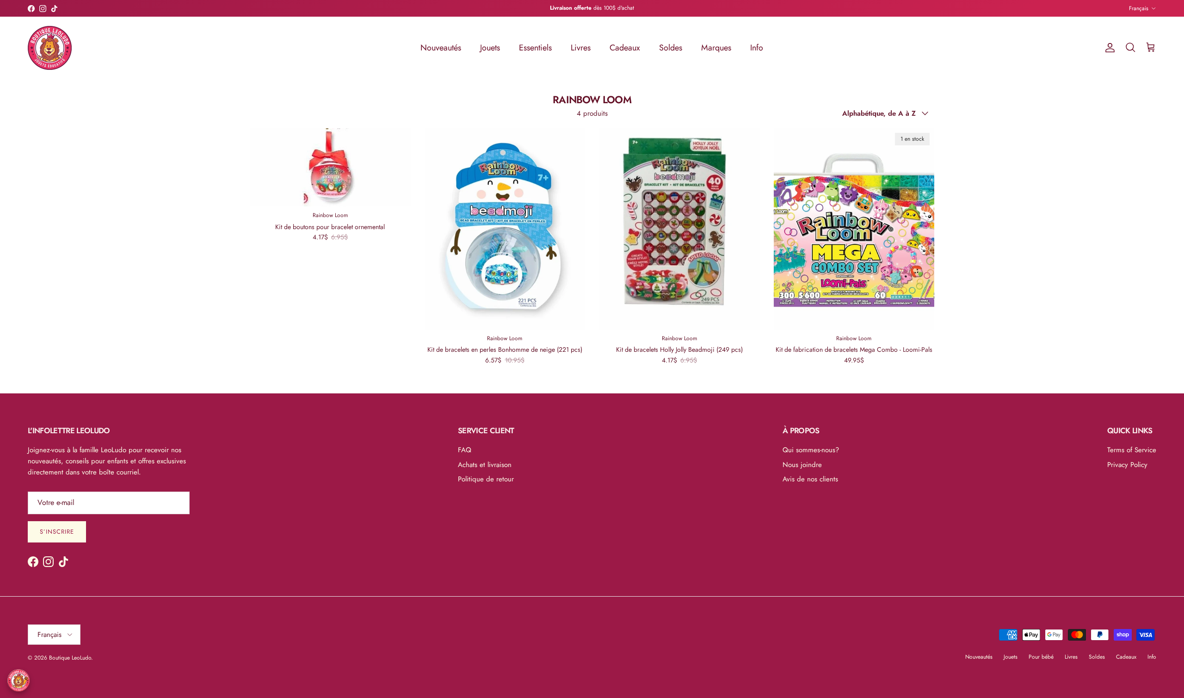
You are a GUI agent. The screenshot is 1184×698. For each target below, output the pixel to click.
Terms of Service (1131, 450)
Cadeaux (625, 48)
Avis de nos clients (810, 479)
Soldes (670, 48)
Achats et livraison (485, 465)
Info (756, 48)
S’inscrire (57, 531)
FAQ (464, 450)
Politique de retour (486, 479)
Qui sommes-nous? (811, 450)
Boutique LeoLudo (70, 658)
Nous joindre (802, 465)
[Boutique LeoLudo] (50, 48)
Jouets (490, 48)
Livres (581, 48)
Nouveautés (440, 48)
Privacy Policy (1127, 465)
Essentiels (535, 48)
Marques (716, 48)
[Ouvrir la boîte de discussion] (18, 680)
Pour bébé (1041, 657)
